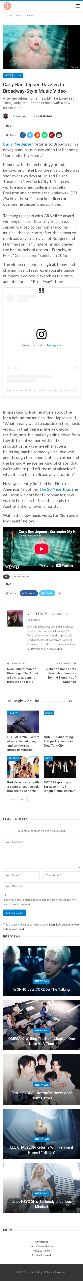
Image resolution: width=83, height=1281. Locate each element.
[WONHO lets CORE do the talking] (41, 971)
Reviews (14, 713)
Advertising (41, 1241)
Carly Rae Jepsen (18, 144)
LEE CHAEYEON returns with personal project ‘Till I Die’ (41, 1149)
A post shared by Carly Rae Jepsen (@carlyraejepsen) (41, 390)
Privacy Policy (41, 1250)
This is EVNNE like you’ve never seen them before (41, 1095)
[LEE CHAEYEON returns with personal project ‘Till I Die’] (41, 1134)
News (7, 75)
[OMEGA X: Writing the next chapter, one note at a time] (41, 1025)
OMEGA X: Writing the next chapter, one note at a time (41, 1041)
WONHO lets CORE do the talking (41, 989)
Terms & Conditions (41, 1246)
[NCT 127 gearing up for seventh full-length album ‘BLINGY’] (60, 767)
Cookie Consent (41, 1255)
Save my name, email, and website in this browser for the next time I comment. (40, 902)
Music (18, 75)
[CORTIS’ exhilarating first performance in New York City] (60, 722)
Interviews (42, 981)
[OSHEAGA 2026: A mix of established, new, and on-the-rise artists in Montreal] (23, 722)
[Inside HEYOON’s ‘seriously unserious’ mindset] (41, 1188)
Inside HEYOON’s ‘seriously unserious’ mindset (42, 1204)
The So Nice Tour (54, 489)
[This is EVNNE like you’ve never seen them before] (41, 1079)
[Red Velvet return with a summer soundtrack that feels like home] (23, 767)
